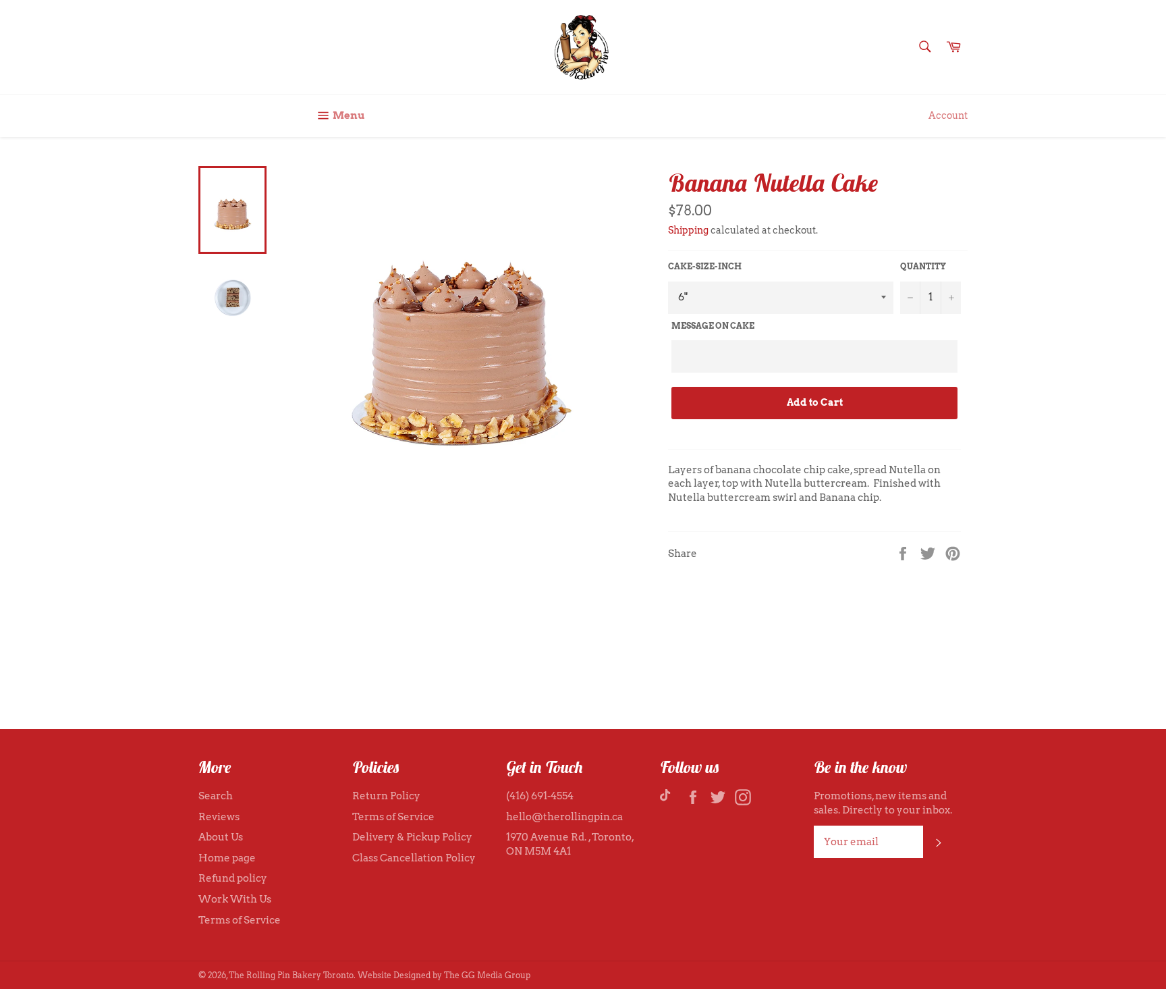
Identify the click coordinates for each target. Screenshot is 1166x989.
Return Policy (386, 796)
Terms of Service (239, 920)
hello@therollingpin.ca (564, 817)
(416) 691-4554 (540, 796)
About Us (220, 837)
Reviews (219, 817)
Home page (227, 858)
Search (215, 796)
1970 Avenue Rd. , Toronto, (570, 837)
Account (948, 115)
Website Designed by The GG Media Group (444, 975)
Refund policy (232, 878)
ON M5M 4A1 (538, 851)
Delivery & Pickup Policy (412, 837)
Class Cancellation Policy (414, 858)
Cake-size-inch (705, 266)
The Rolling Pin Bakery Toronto (291, 975)
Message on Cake (712, 326)
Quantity (923, 266)
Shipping (688, 230)
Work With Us (234, 899)
